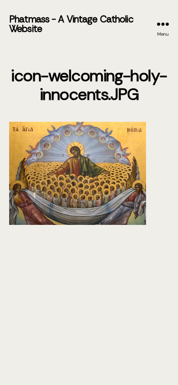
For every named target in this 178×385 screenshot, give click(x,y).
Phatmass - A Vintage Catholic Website (71, 24)
